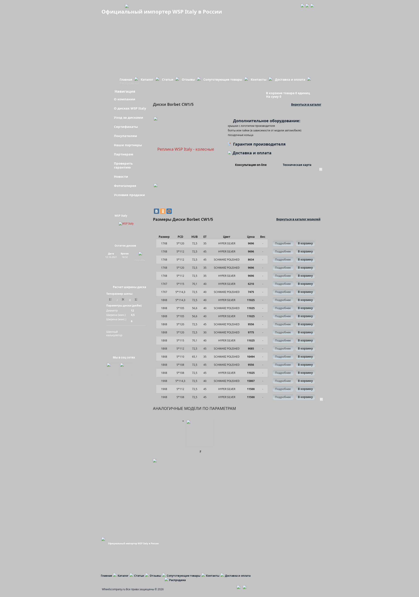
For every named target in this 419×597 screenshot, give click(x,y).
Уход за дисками (128, 117)
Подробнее (283, 243)
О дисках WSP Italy (130, 108)
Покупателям (125, 136)
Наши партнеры (128, 145)
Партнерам (123, 154)
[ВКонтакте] (156, 211)
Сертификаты (126, 126)
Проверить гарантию (123, 165)
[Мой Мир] (169, 211)
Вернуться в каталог (306, 104)
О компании (124, 99)
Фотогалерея (125, 185)
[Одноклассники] (162, 211)
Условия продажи (129, 195)
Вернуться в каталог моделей (298, 219)
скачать (139, 260)
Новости (121, 176)
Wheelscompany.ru (113, 589)
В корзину (305, 243)
